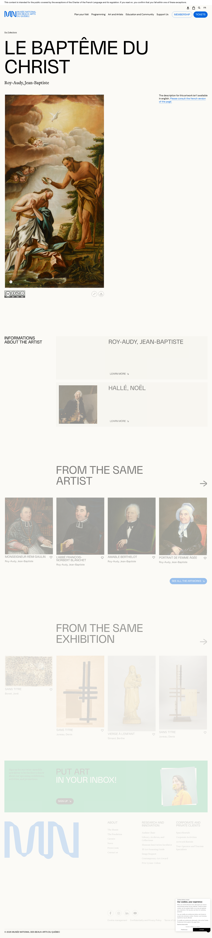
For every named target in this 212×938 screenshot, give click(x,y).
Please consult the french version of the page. (182, 100)
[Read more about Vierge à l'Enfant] (132, 693)
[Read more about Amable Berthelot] (132, 526)
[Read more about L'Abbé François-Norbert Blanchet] (80, 526)
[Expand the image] (94, 294)
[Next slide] (203, 483)
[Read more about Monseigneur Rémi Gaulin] (29, 526)
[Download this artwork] (101, 294)
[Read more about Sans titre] (29, 671)
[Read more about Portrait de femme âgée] (183, 526)
